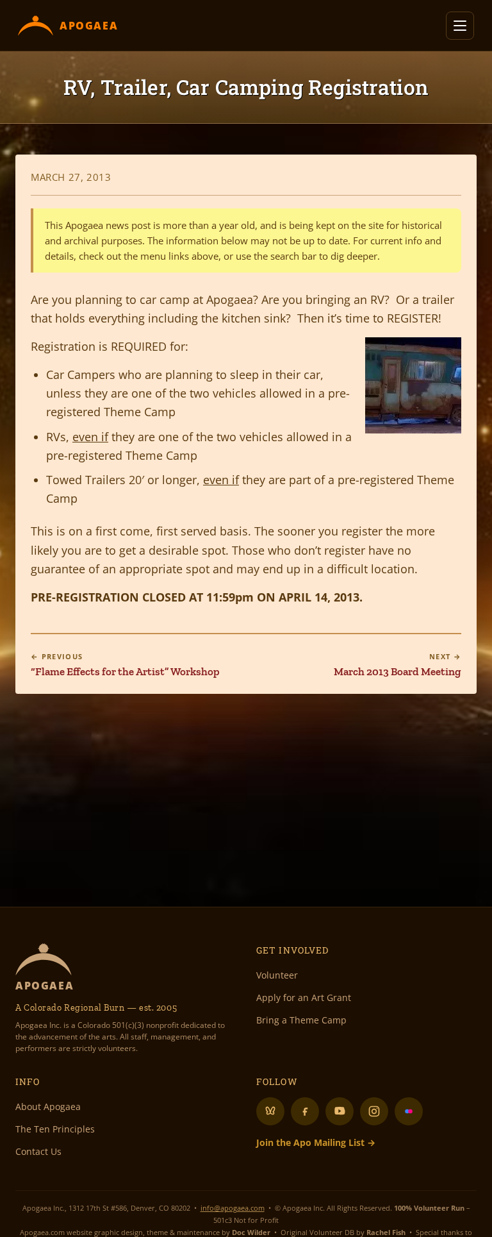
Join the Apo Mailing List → (315, 1142)
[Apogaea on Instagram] (374, 1111)
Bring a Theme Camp (301, 1020)
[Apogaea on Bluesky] (270, 1111)
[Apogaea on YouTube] (339, 1111)
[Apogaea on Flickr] (409, 1111)
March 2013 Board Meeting (397, 665)
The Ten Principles (55, 1129)
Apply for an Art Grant (303, 997)
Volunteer (277, 975)
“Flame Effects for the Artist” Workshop (125, 665)
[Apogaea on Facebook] (305, 1111)
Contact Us (38, 1151)
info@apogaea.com (233, 1208)
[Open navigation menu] (460, 26)
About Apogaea (48, 1106)
